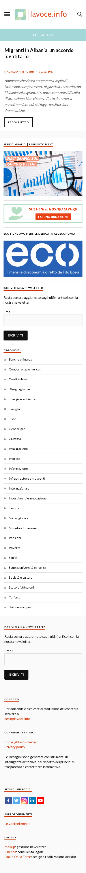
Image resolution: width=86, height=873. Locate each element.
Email (8, 312)
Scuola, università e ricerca (27, 567)
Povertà (14, 548)
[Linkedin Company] (32, 800)
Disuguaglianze (19, 389)
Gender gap (17, 429)
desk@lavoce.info (17, 719)
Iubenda (10, 852)
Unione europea (20, 607)
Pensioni (15, 538)
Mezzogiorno (18, 518)
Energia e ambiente (22, 399)
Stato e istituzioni (21, 587)
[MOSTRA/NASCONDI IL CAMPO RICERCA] (79, 14)
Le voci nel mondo (17, 824)
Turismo (15, 597)
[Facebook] (8, 800)
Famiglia (14, 409)
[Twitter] (16, 800)
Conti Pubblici (18, 379)
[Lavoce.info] (43, 14)
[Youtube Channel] (40, 800)
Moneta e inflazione (23, 528)
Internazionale (19, 488)
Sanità (13, 557)
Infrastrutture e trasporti (27, 478)
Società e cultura (20, 577)
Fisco (12, 419)
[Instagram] (24, 800)
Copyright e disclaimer (20, 742)
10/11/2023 (46, 71)
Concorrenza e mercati (25, 369)
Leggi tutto (18, 122)
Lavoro (14, 508)
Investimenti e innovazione (28, 498)
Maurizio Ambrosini (19, 71)
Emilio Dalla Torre (17, 857)
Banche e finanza (20, 359)
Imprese (15, 458)
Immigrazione (18, 449)
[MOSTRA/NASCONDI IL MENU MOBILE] (7, 14)
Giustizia (15, 439)
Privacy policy (14, 747)
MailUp (9, 847)
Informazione (18, 468)
